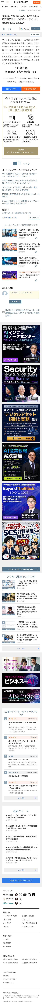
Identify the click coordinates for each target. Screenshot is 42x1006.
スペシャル (14, 6)
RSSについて (26, 919)
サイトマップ (7, 923)
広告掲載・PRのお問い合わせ (20, 880)
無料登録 (36, 2)
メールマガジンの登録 (10, 916)
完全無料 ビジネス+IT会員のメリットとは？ (21, 151)
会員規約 (5, 926)
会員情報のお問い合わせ (29, 959)
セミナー (5, 6)
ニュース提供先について (29, 923)
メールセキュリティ (10, 34)
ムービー (23, 6)
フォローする (36, 34)
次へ (25, 163)
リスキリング (33, 6)
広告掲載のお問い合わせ (29, 963)
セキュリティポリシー (10, 979)
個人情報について (8, 983)
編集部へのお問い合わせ (10, 959)
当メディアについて (28, 926)
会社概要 (5, 975)
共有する (36, 28)
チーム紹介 (6, 939)
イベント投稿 (7, 946)
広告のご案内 (7, 943)
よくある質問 (7, 919)
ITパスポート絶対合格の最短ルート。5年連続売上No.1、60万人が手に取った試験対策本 (22, 313)
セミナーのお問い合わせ (10, 963)
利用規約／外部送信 (28, 916)
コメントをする (15, 302)
